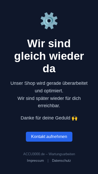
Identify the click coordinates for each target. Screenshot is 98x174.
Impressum (35, 161)
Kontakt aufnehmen (49, 136)
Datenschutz (61, 161)
